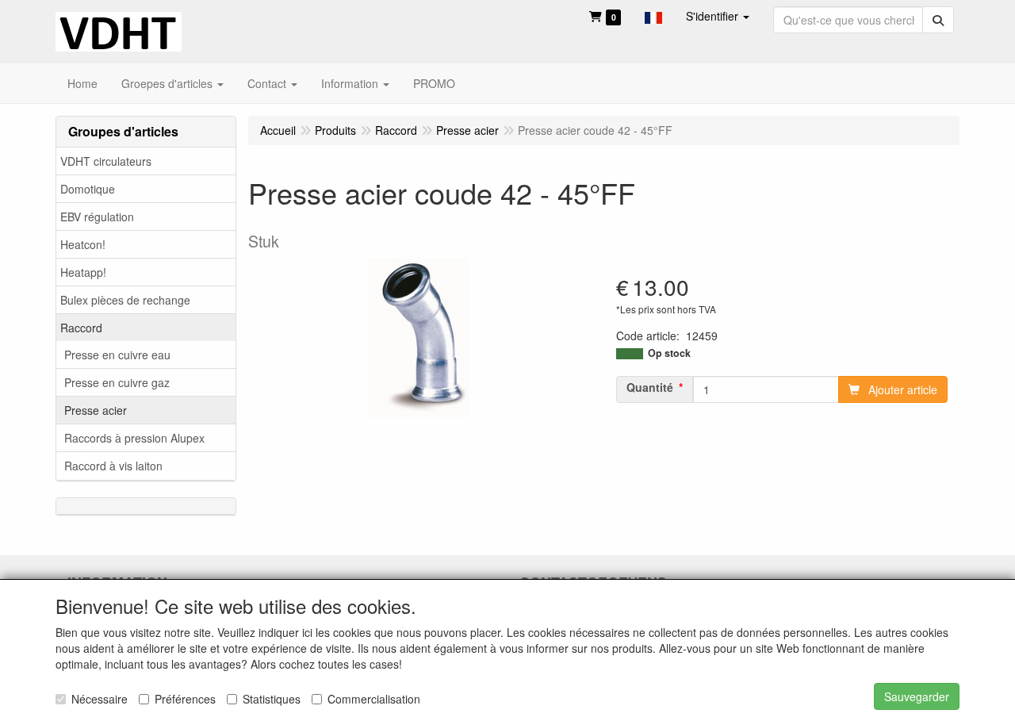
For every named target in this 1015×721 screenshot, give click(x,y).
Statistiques (272, 699)
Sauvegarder (916, 696)
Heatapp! (83, 272)
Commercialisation (373, 699)
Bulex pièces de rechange (125, 300)
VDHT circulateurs (105, 161)
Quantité (649, 387)
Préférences (185, 699)
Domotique (87, 189)
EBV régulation (97, 216)
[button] (653, 16)
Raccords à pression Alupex (134, 438)
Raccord (81, 328)
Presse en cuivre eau (117, 354)
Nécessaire (99, 699)
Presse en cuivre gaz (117, 382)
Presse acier (95, 410)
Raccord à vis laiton (113, 466)
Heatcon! (82, 244)
